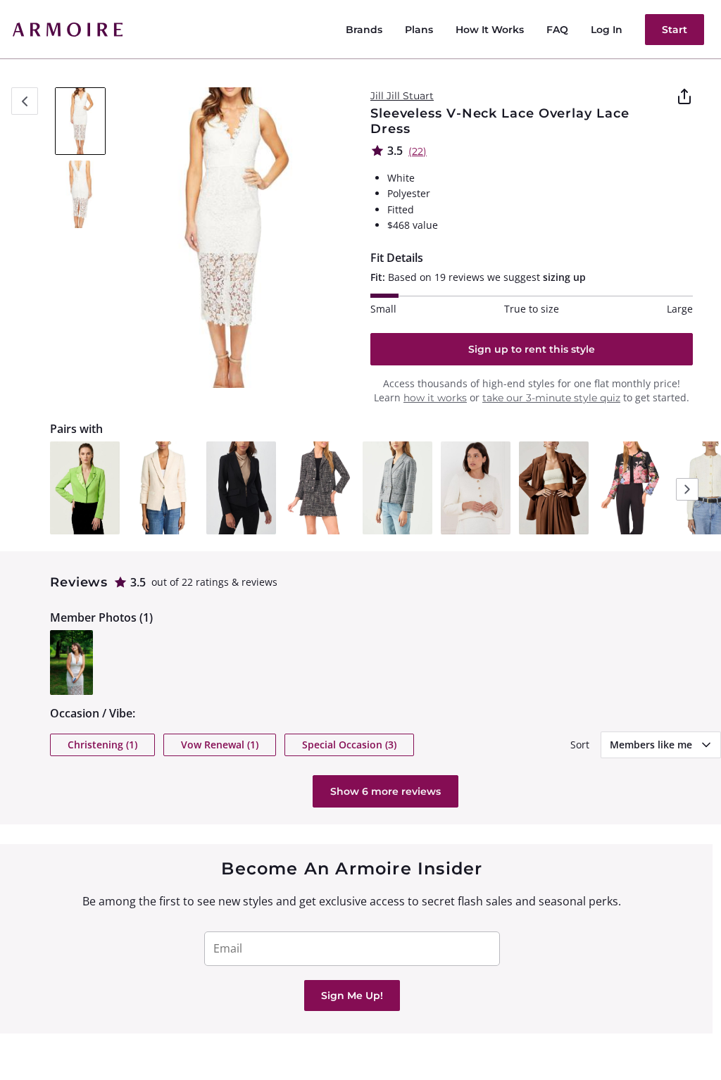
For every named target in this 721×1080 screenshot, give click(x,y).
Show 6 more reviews (385, 791)
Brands (364, 29)
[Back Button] (24, 101)
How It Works (490, 29)
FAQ (557, 29)
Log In (606, 29)
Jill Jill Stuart (402, 95)
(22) (417, 151)
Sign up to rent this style (531, 349)
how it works (435, 397)
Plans (419, 29)
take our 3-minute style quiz (551, 397)
